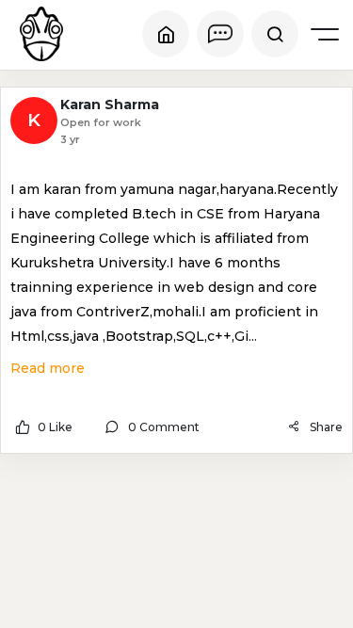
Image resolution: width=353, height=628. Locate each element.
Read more (47, 368)
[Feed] (165, 33)
